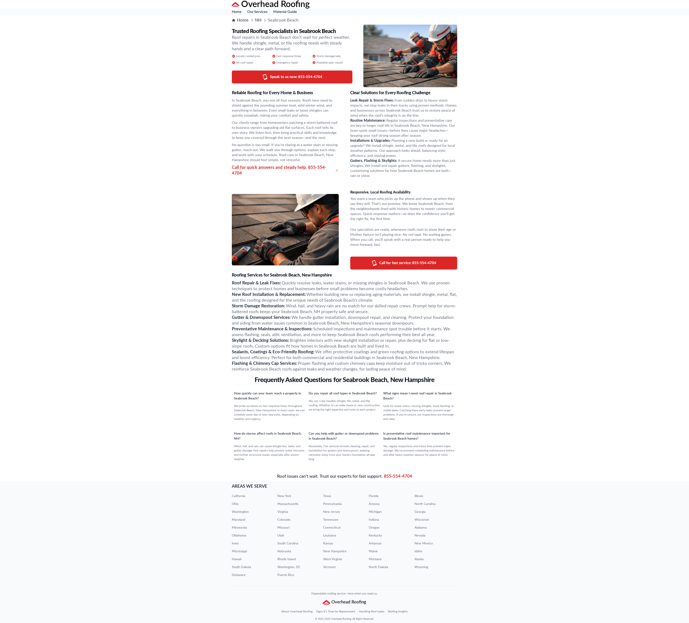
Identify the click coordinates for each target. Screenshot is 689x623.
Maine (373, 551)
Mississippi (239, 551)
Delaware (239, 575)
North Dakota (378, 567)
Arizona (374, 504)
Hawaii (237, 559)
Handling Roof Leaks (371, 611)
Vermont (329, 567)
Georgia (420, 512)
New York (284, 496)
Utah (280, 535)
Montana (375, 559)
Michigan (375, 512)
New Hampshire (334, 551)
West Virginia (332, 559)
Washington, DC (289, 567)
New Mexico (423, 543)
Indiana (374, 519)
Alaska (419, 559)
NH (258, 20)
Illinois (418, 496)
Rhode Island (286, 559)
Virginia (282, 512)
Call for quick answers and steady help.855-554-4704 (279, 170)
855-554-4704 (398, 476)
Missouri (283, 527)
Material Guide (285, 12)
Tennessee (330, 519)
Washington (240, 512)
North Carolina (424, 504)
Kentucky (375, 535)
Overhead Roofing (341, 619)
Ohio (235, 504)
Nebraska (284, 551)
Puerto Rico (285, 575)
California (238, 496)
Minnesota (239, 527)
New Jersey (331, 512)
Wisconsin (421, 519)
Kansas (328, 543)
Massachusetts (288, 504)
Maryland (238, 519)
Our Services (257, 12)
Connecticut (332, 527)
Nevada (419, 535)
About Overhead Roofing (297, 611)
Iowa (235, 543)
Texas (327, 496)
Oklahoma (239, 535)
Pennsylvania (332, 504)
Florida (373, 496)
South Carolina (287, 543)
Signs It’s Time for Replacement (335, 611)
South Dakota (241, 567)
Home (237, 12)
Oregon (374, 527)
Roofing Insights (398, 611)
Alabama (420, 527)
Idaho (418, 551)
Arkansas (375, 543)
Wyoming (421, 567)
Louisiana (329, 535)
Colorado (283, 519)
